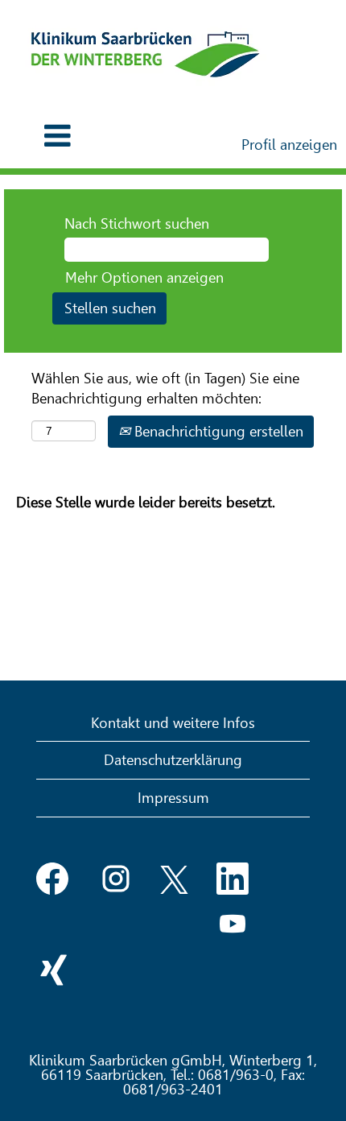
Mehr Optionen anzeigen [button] (144, 277)
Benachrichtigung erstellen (216, 431)
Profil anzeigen (289, 144)
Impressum (173, 797)
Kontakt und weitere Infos (173, 722)
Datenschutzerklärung (173, 759)
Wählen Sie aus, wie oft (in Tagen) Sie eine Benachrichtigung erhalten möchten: (165, 388)
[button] (57, 136)
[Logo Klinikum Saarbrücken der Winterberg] (145, 54)
